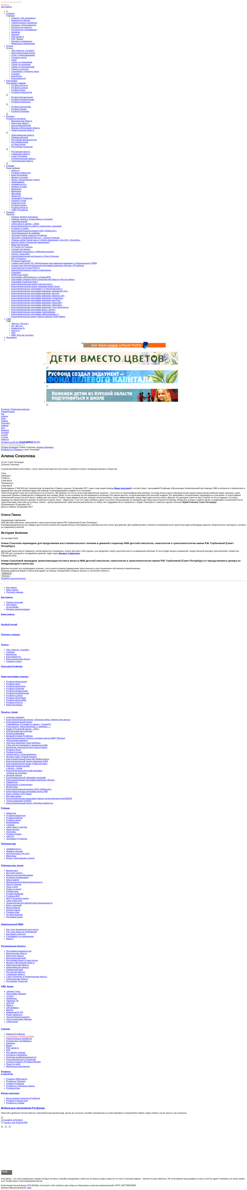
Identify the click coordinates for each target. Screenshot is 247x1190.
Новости (15, 170)
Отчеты (9, 46)
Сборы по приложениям (22, 67)
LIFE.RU (10, 1003)
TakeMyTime (12, 782)
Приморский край (19, 137)
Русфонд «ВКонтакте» (17, 1079)
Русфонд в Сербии (15, 1103)
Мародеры (16, 189)
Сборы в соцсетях (20, 69)
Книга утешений (13, 905)
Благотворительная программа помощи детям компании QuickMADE (39, 798)
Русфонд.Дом (12, 912)
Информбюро (17, 182)
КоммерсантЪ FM (14, 1012)
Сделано (15, 74)
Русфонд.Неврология (21, 92)
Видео (20, 39)
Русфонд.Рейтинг (14, 818)
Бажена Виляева (45, 447)
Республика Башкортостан (24, 140)
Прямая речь (12, 891)
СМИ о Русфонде (19, 210)
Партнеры (11, 832)
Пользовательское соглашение (21, 1059)
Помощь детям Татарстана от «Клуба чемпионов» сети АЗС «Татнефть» (45, 240)
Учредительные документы (24, 23)
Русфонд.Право (19, 109)
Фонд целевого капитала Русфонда (23, 1098)
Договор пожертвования (18, 609)
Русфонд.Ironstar (14, 752)
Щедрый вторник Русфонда (19, 736)
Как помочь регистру (16, 934)
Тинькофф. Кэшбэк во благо (24, 282)
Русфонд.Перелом (20, 111)
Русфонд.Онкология (21, 102)
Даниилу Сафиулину (69, 553)
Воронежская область (21, 121)
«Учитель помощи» (15, 717)
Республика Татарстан (22, 147)
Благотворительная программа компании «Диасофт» (36, 303)
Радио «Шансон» (14, 1015)
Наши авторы (12, 829)
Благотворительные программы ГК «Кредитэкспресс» (37, 289)
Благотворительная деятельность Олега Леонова (35, 256)
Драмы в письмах (19, 177)
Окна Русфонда (13, 884)
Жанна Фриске (13, 908)
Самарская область (20, 154)
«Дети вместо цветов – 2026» (25, 224)
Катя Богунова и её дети (17, 853)
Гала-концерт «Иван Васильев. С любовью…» (28, 726)
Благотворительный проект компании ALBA (27, 761)
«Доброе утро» (13, 991)
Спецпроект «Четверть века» (25, 71)
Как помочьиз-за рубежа (12, 606)
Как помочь (6, 7)
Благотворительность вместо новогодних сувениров (36, 226)
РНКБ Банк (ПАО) (19, 275)
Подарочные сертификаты (24, 30)
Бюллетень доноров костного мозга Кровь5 (26, 747)
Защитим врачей (19, 221)
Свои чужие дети (14, 901)
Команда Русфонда (20, 20)
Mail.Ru (9, 1010)
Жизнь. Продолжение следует (25, 180)
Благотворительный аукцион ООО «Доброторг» (34, 231)
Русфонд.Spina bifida (16, 700)
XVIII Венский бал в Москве (19, 731)
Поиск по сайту (13, 1064)
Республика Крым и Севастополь (19, 143)
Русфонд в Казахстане (17, 1101)
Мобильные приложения (23, 44)
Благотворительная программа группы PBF (27, 791)
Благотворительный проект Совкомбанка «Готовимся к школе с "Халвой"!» (28, 723)
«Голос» (10, 996)
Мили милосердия (20, 245)
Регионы (10, 116)
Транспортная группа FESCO (25, 268)
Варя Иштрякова (19, 175)
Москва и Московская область (25, 128)
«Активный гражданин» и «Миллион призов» (32, 252)
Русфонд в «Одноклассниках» (20, 1086)
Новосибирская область (22, 135)
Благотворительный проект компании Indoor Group (35, 286)
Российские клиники (15, 1052)
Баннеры (15, 32)
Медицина (16, 191)
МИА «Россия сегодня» (22, 335)
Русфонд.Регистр (19, 85)
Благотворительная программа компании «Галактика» (37, 298)
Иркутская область (20, 123)
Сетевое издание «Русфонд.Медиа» (23, 1062)
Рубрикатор (6, 573)
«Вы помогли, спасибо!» (22, 50)
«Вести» (10, 836)
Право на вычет (13, 889)
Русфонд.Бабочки (14, 894)
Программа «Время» (16, 994)
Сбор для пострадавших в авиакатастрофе (27, 745)
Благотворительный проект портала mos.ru (31, 284)
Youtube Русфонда (15, 1084)
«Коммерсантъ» (19, 184)
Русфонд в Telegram (15, 1081)
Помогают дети (18, 203)
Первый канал (8, 412)
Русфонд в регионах (16, 119)
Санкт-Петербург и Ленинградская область (23, 157)
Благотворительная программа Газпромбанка (33, 312)
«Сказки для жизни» (20, 249)
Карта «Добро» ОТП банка (19, 794)
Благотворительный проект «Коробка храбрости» (29, 803)
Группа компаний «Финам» (19, 1019)
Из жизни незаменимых (17, 877)
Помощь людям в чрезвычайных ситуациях (32, 219)
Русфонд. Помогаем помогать (15, 409)
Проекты (10, 212)
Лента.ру (15, 330)
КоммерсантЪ (18, 328)
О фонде (10, 13)
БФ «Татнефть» (18, 259)
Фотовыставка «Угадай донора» (21, 757)
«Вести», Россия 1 (20, 323)
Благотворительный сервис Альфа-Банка (31, 270)
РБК (13, 333)
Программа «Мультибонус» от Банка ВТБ (31, 277)
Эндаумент (11, 337)
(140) (29, 1188)
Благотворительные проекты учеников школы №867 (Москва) (35, 738)
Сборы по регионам (20, 64)
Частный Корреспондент (18, 1017)
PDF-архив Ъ (17, 37)
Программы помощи (16, 83)
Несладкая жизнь (14, 917)
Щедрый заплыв (14, 775)
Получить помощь (14, 592)
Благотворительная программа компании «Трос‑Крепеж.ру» (40, 307)
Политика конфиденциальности (21, 1057)
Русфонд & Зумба (19, 228)
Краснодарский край (21, 126)
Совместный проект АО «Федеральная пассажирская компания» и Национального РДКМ (54, 263)
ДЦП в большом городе (17, 898)
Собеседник (12, 1022)
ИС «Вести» (17, 326)
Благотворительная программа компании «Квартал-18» (38, 296)
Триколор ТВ (12, 1001)
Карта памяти (12, 880)
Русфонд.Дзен (13, 1088)
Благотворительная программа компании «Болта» (35, 293)
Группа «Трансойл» (20, 254)
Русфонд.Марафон (15, 733)
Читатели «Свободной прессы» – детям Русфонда (35, 238)
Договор (15, 34)
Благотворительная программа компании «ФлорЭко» (36, 305)
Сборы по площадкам (21, 62)
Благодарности (18, 78)
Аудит (14, 60)
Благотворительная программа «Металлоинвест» (35, 314)
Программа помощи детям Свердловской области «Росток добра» (43, 279)
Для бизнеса (5, 4)
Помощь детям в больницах (24, 217)
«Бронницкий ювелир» (17, 740)
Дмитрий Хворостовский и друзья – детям (18, 767)
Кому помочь (12, 590)
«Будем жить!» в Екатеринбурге (21, 754)
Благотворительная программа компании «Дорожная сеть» (39, 291)
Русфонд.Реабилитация (22, 99)
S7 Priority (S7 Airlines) (22, 247)
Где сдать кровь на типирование (21, 932)
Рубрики (10, 166)
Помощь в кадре (19, 187)
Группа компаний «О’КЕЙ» (19, 801)
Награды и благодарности (23, 25)
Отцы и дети (12, 887)
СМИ (8, 319)
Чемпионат (11, 998)
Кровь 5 (10, 939)
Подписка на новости (21, 27)
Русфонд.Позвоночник (22, 97)
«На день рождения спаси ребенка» (23, 743)
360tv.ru (9, 1005)
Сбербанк (16, 272)
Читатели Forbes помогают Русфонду (29, 235)
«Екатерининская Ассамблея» (25, 233)
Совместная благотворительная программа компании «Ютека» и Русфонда (47, 265)
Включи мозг (12, 870)
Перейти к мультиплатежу (13, 578)
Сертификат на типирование (20, 936)
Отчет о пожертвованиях (23, 55)
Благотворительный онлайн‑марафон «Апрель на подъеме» (24, 772)
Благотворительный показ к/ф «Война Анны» (27, 759)
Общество (16, 196)
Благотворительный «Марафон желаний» (26, 778)
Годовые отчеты (19, 57)
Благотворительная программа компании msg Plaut (36, 300)
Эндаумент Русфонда (21, 198)
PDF (13, 39)
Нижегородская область (22, 130)
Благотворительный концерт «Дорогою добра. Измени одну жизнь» (38, 720)
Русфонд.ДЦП (13, 896)
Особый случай (18, 201)
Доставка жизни (13, 796)
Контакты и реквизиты (21, 41)
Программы (11, 81)
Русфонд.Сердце (19, 88)
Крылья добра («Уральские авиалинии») (30, 242)
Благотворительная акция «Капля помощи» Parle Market (38, 317)
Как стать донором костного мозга (22, 929)
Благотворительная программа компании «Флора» (30, 780)
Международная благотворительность (24, 882)
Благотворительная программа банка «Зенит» (33, 310)
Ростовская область (20, 152)
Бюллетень (16, 76)
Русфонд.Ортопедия (21, 107)
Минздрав (16, 194)
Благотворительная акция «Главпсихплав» (26, 764)
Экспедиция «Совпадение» (19, 784)
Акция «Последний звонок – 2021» (22, 729)
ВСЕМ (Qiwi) (12, 787)
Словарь (10, 825)
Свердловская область (22, 161)
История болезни (14, 915)
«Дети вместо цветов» (16, 827)
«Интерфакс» (12, 1008)
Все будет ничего (14, 873)
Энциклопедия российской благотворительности (29, 903)
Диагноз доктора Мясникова (19, 875)
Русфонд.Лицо (18, 90)
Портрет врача (13, 910)
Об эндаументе (28, 18)
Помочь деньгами (14, 602)
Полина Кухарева (9, 447)
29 (7, 11)
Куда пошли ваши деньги (23, 53)
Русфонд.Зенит (13, 750)
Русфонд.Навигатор (21, 173)
